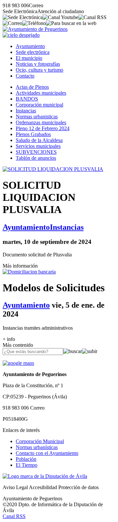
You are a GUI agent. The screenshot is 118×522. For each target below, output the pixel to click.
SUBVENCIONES (36, 152)
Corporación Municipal (40, 441)
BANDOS (27, 99)
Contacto (25, 76)
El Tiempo (26, 465)
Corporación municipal (39, 104)
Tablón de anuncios (36, 158)
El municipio (29, 58)
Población (26, 459)
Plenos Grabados (33, 134)
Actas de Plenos (32, 87)
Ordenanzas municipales (41, 122)
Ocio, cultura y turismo (39, 70)
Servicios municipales (38, 146)
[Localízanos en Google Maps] (18, 363)
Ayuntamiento (30, 46)
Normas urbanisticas (37, 116)
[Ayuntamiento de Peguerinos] (35, 29)
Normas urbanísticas (37, 447)
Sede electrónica (32, 52)
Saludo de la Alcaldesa (39, 140)
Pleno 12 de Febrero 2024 (42, 128)
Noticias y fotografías (38, 64)
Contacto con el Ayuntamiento (47, 453)
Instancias (26, 110)
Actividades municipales (41, 93)
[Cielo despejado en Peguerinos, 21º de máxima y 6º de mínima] (21, 35)
